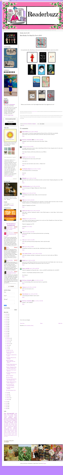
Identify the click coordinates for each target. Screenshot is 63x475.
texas (4, 436)
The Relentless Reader (26, 168)
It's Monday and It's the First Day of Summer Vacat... (11, 380)
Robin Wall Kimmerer (8, 176)
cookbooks (6, 422)
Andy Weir (8, 261)
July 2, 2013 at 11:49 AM (38, 300)
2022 (6, 321)
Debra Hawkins (25, 293)
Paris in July (11, 425)
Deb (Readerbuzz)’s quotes (10, 157)
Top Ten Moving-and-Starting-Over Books (10, 385)
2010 (6, 405)
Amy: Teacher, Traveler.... (27, 253)
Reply (23, 136)
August (7, 345)
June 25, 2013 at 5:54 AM (30, 157)
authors (15, 417)
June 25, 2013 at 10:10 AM (29, 231)
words (7, 424)
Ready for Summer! (9, 375)
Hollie (23, 199)
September (8, 343)
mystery (7, 436)
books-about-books (10, 430)
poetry (16, 425)
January (7, 399)
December (8, 338)
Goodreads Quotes (15, 178)
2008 (6, 408)
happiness (15, 420)
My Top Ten (24, 234)
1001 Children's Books (13, 423)
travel (16, 416)
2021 (6, 322)
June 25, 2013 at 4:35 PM (37, 253)
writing (9, 426)
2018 (6, 328)
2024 (6, 317)
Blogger (44, 463)
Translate (12, 205)
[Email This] (40, 123)
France (15, 414)
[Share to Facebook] (42, 123)
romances (5, 432)
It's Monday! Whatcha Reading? (10, 388)
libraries (9, 421)
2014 (6, 335)
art (4, 424)
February (8, 397)
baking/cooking (13, 418)
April (7, 394)
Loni (23, 231)
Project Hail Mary (9, 260)
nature (5, 421)
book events (10, 414)
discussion (9, 435)
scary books (13, 432)
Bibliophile (24, 178)
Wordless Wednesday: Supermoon (10, 353)
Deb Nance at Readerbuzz (27, 139)
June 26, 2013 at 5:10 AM (38, 280)
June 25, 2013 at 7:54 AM (31, 178)
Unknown (24, 218)
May (7, 392)
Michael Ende (8, 248)
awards (5, 431)
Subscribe (10, 123)
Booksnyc (24, 193)
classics (10, 420)
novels (15, 422)
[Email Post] (38, 123)
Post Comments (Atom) (29, 325)
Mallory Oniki (6, 230)
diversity (11, 422)
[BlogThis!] (40, 123)
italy (11, 428)
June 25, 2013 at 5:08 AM (33, 131)
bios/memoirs (6, 425)
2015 (6, 333)
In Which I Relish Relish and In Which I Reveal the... (11, 365)
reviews (5, 416)
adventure (9, 432)
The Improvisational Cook (11, 390)
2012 (6, 401)
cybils (5, 417)
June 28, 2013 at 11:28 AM (31, 287)
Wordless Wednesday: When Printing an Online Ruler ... (11, 368)
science (16, 432)
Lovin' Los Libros (29, 226)
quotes (16, 430)
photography (10, 413)
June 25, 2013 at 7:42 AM (35, 168)
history (12, 426)
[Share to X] (41, 123)
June (7, 348)
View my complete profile (8, 115)
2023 (6, 319)
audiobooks (6, 435)
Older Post (60, 323)
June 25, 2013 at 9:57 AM (31, 218)
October (7, 341)
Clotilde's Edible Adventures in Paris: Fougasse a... (11, 382)
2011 (6, 403)
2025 (6, 315)
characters (6, 426)
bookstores (10, 427)
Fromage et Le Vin (9, 350)
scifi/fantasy (15, 428)
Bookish (23, 260)
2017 (6, 329)
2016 (6, 331)
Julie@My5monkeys (26, 186)
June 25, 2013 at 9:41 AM (35, 210)
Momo (7, 247)
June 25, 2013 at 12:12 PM (29, 239)
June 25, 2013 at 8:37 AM (31, 193)
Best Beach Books (9, 377)
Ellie (23, 246)
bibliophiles (15, 435)
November (8, 340)
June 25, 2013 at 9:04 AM (29, 199)
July (7, 347)
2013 (6, 336)
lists (23, 125)
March (7, 395)
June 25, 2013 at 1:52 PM (29, 246)
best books (6, 420)
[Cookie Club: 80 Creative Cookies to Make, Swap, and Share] (5, 229)
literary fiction (14, 431)
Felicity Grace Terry (26, 210)
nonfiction (11, 416)
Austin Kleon (6, 236)
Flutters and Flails (25, 268)
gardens (12, 435)
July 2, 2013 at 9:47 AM (33, 293)
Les (23, 146)
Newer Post (22, 323)
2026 (6, 314)
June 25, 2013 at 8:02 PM (34, 268)
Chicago (8, 431)
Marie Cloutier (25, 131)
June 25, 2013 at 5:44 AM (28, 146)
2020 (6, 324)
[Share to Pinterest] (43, 123)
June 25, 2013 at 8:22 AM (35, 186)
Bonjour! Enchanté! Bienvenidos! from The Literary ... (10, 361)
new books (14, 421)
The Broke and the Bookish (34, 111)
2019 (6, 326)
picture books (7, 418)
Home (41, 323)
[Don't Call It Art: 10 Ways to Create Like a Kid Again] (5, 234)
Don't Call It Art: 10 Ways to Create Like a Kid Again (11, 234)
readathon (10, 417)
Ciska (23, 239)
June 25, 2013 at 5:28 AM (38, 139)
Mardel (23, 157)
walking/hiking (6, 428)
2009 (6, 406)
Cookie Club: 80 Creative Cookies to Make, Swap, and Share (11, 228)
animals (5, 430)
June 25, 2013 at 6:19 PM (30, 260)
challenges (15, 427)
